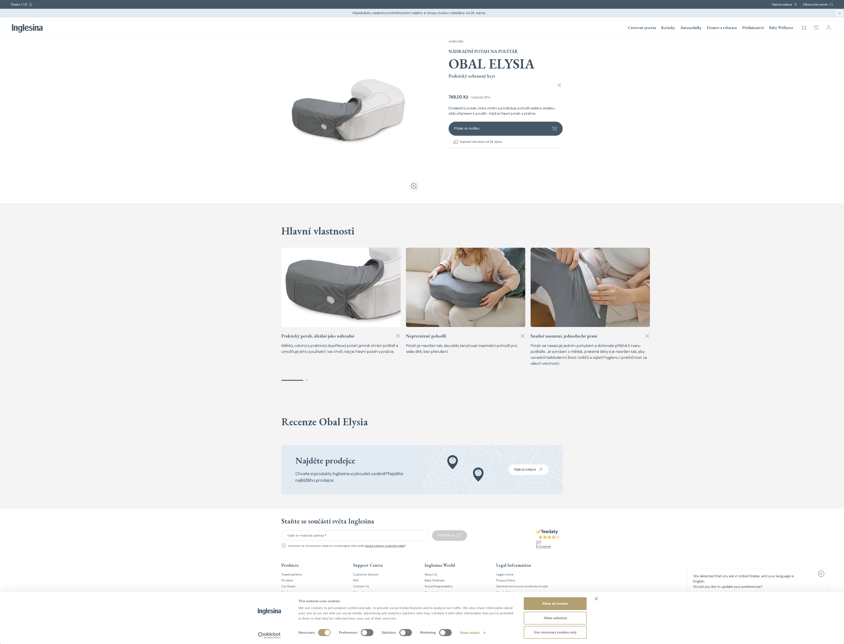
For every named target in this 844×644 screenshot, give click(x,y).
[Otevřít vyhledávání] (816, 27)
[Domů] (27, 28)
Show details (470, 633)
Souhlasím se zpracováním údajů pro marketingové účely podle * (347, 546)
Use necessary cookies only (555, 632)
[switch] (367, 632)
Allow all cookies (555, 603)
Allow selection (555, 618)
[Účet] (828, 27)
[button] (804, 27)
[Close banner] (596, 598)
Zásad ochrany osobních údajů (385, 546)
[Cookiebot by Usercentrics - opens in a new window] (269, 635)
